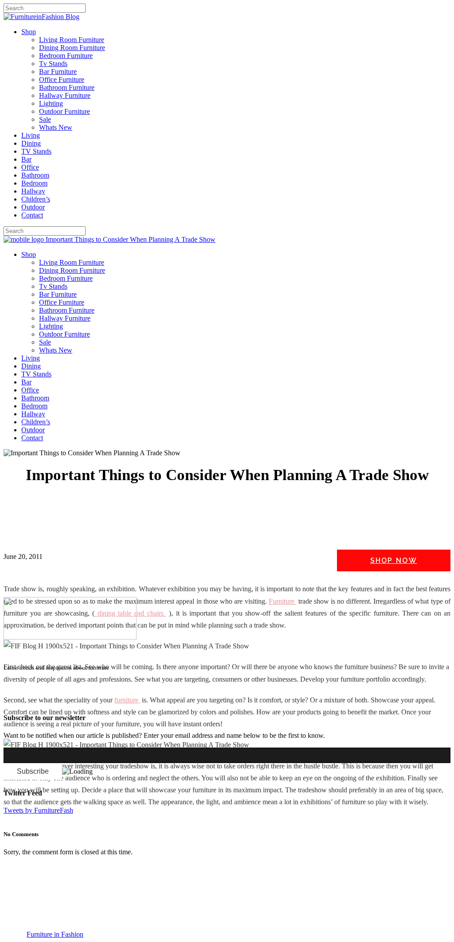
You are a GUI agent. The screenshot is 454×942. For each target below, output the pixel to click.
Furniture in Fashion (55, 934)
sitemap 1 (17, 700)
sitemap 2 (45, 700)
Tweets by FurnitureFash (38, 810)
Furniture (282, 601)
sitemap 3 (73, 700)
